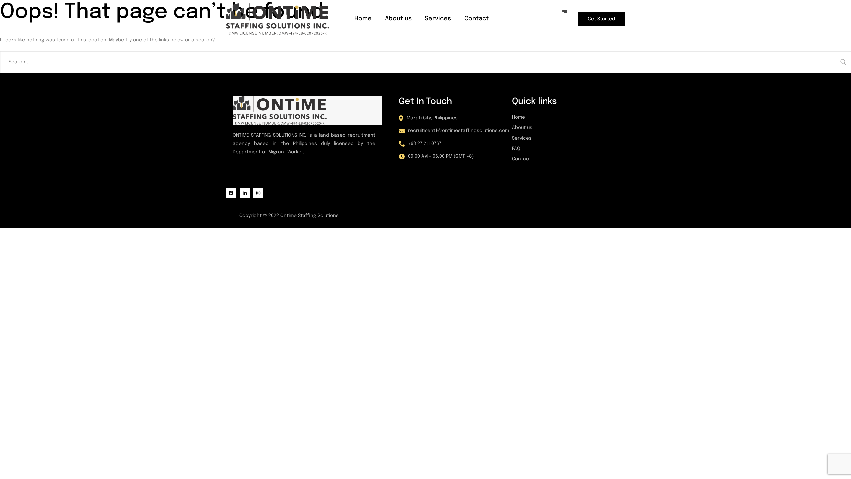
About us (398, 19)
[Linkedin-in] (245, 193)
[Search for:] (425, 62)
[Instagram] (258, 193)
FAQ (516, 148)
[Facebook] (231, 193)
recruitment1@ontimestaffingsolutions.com (458, 130)
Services (438, 19)
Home (363, 19)
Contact (476, 19)
